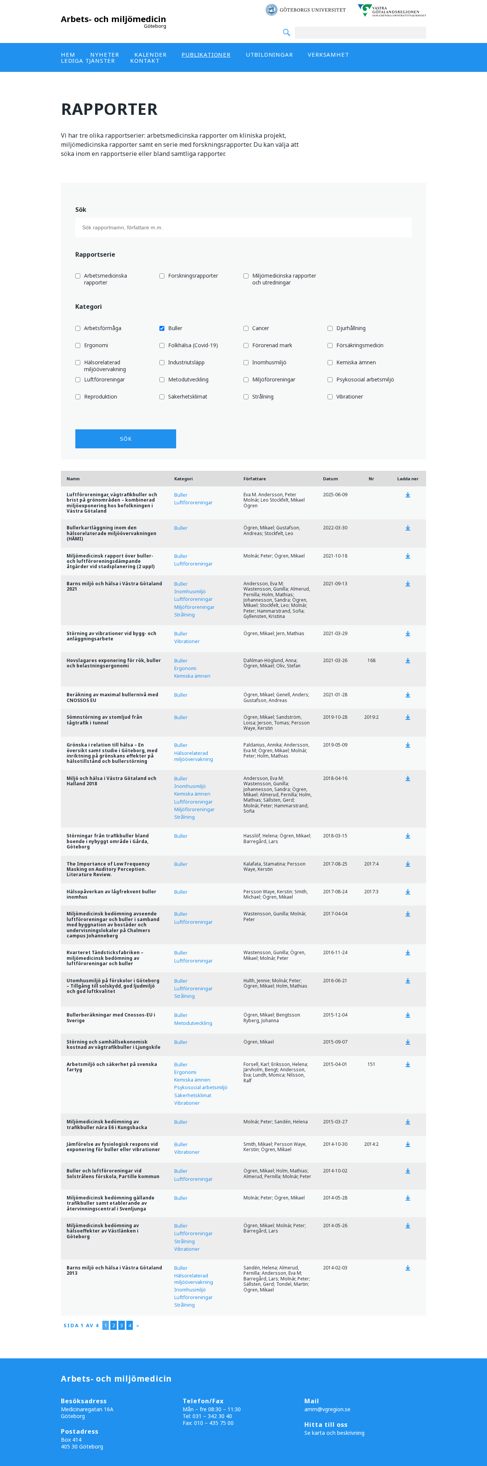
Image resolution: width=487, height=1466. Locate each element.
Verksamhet (328, 54)
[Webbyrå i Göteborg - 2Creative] (477, 1459)
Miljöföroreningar (273, 379)
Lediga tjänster (88, 60)
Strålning (263, 396)
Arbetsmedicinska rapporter (105, 279)
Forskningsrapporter (193, 275)
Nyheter (104, 54)
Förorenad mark (272, 345)
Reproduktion (100, 396)
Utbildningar (269, 54)
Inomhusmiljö (269, 362)
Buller (175, 328)
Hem (68, 54)
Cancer (260, 328)
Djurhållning (351, 328)
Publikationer (205, 54)
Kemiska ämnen (356, 362)
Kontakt (145, 60)
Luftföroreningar (104, 379)
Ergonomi (96, 345)
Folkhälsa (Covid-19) (193, 345)
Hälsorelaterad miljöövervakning (105, 365)
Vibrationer (349, 396)
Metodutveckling (188, 379)
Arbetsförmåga (102, 328)
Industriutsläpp (186, 362)
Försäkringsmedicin (360, 345)
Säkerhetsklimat (187, 396)
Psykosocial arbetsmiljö (365, 379)
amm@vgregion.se (327, 1409)
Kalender (150, 54)
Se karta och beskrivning (334, 1432)
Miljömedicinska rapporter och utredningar (284, 279)
